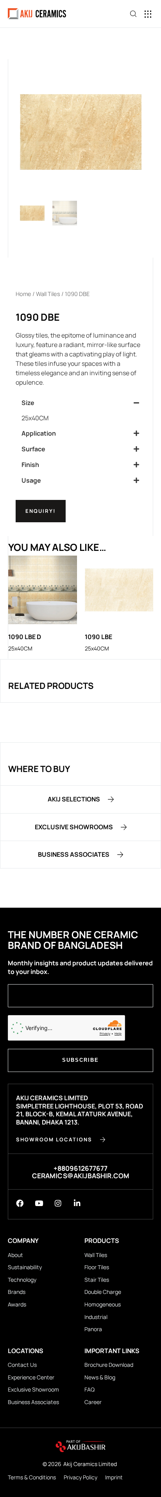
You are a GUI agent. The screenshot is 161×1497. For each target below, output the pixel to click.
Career (93, 1402)
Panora (93, 1329)
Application (38, 433)
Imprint (114, 1477)
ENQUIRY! (40, 510)
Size (27, 402)
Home (23, 294)
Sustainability (25, 1267)
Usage (31, 480)
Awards (17, 1304)
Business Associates (33, 1402)
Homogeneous (102, 1304)
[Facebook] (19, 1203)
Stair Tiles (96, 1279)
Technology (22, 1279)
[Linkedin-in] (77, 1203)
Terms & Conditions (32, 1477)
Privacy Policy (80, 1477)
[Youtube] (39, 1203)
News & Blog (99, 1377)
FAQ (89, 1389)
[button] (148, 14)
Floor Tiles (96, 1267)
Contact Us (22, 1364)
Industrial (95, 1317)
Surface (33, 449)
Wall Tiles (48, 294)
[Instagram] (58, 1203)
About (15, 1255)
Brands (16, 1291)
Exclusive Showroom (33, 1389)
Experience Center (31, 1377)
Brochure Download (108, 1364)
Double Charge (102, 1291)
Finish (30, 464)
